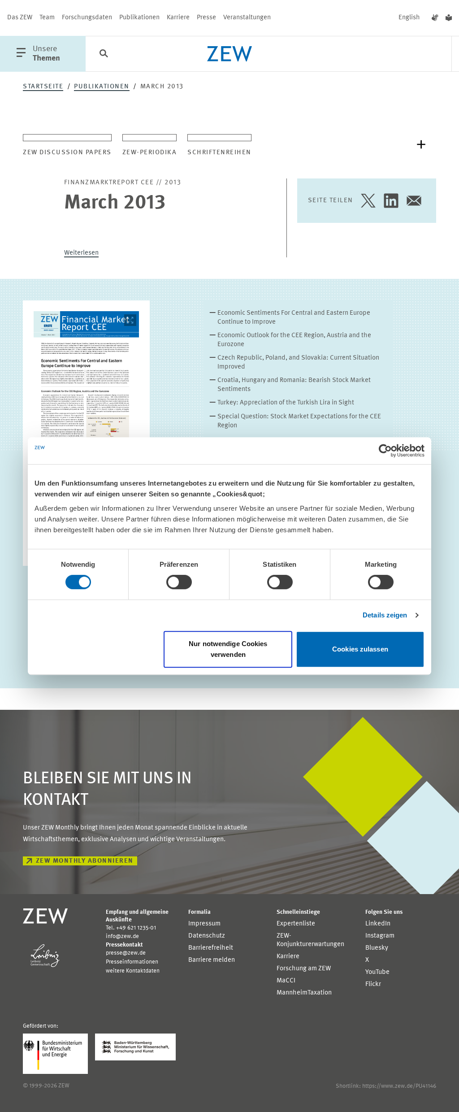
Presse (206, 17)
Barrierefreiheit (210, 948)
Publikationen (139, 17)
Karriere (178, 17)
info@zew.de (122, 936)
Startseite (43, 86)
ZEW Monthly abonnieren (85, 861)
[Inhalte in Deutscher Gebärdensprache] (435, 18)
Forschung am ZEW (304, 968)
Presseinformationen (132, 962)
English (409, 17)
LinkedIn (377, 924)
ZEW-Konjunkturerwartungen (310, 940)
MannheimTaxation (304, 993)
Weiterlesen (81, 253)
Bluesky (376, 948)
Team (47, 17)
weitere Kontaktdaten (133, 971)
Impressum (204, 924)
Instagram (379, 936)
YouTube (377, 972)
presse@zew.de (126, 953)
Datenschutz (206, 936)
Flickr (373, 984)
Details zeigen (385, 615)
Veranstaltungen (247, 17)
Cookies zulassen (360, 649)
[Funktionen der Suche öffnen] (103, 54)
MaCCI (286, 980)
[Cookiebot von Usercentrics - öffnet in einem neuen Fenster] (385, 450)
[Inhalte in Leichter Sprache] (448, 18)
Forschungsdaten (87, 17)
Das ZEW (19, 17)
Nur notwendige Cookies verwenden (228, 649)
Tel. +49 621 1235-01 (131, 928)
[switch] (179, 582)
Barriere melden (211, 960)
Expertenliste (296, 924)
